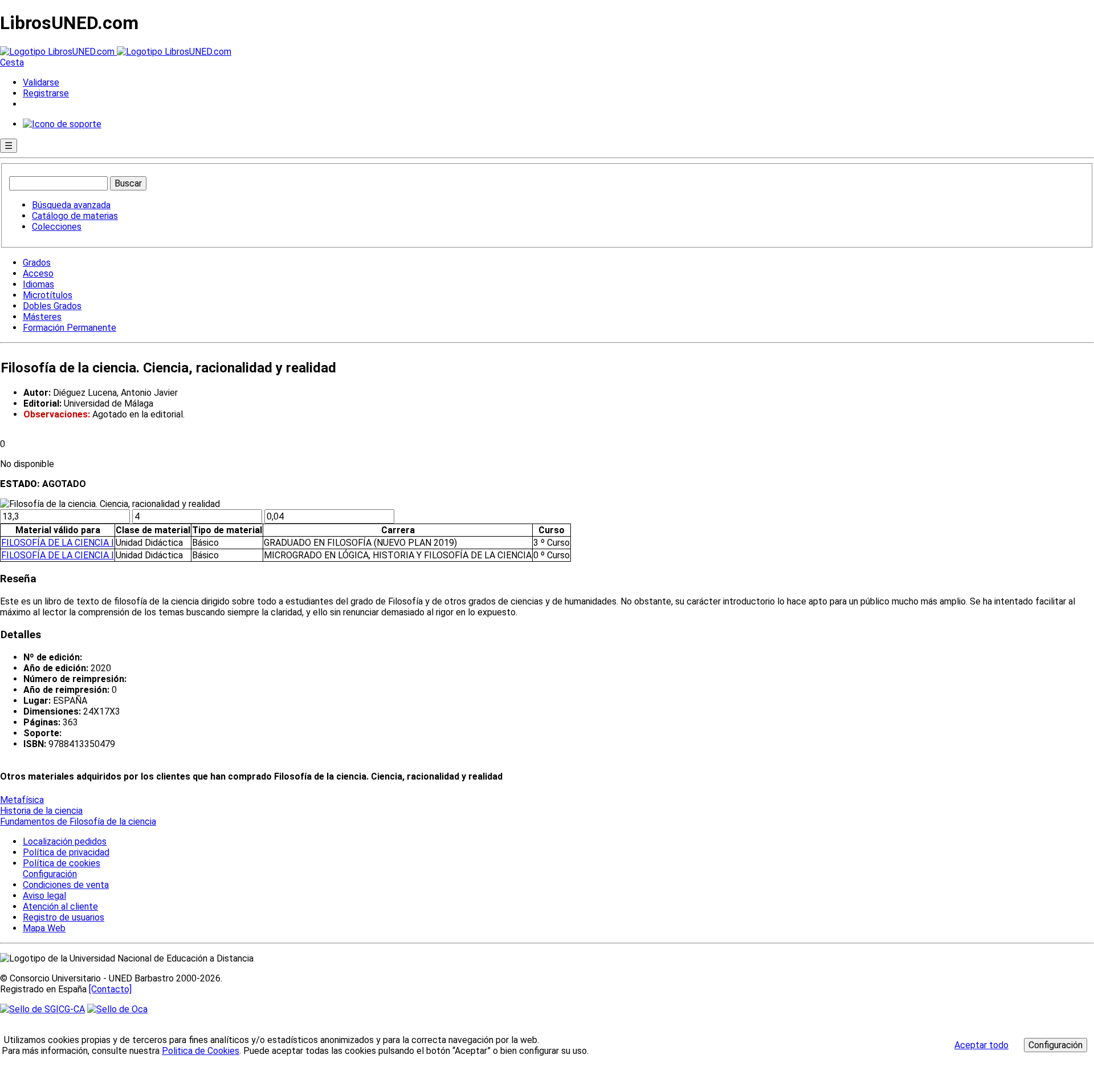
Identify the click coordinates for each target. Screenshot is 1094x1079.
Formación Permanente (69, 327)
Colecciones (56, 226)
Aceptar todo (981, 1045)
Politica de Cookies (200, 1050)
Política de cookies (61, 863)
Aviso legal (44, 895)
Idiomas (38, 284)
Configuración (49, 874)
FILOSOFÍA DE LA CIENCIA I (57, 542)
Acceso (38, 273)
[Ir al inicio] (115, 51)
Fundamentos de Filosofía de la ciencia (78, 821)
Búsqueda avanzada (71, 205)
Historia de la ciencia (41, 810)
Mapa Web (44, 928)
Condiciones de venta (66, 884)
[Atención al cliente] (62, 124)
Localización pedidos (65, 841)
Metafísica (22, 799)
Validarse (41, 82)
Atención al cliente (60, 906)
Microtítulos (47, 295)
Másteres (42, 316)
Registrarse (46, 93)
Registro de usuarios (63, 917)
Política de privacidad (66, 852)
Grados (37, 262)
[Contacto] (110, 989)
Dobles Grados (52, 306)
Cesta (12, 62)
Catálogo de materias (75, 215)
